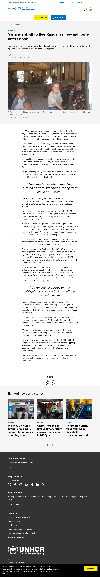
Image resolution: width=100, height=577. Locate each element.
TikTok (32, 484)
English (61, 2)
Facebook (15, 484)
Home (10, 24)
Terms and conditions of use (17, 562)
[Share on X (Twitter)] (47, 382)
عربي (90, 2)
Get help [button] (60, 17)
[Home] (20, 9)
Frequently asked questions (19, 517)
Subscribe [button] (14, 504)
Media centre (13, 525)
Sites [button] (90, 10)
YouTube (26, 484)
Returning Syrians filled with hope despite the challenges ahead (77, 430)
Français (71, 2)
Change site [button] (31, 2)
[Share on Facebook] (53, 382)
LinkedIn (37, 484)
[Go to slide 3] (53, 445)
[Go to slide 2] (50, 445)
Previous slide (10, 408)
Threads (43, 484)
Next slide (89, 408)
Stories (17, 24)
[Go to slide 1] (48, 445)
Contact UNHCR (15, 521)
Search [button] (81, 10)
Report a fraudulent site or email (21, 533)
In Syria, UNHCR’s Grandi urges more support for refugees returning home (20, 430)
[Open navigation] (9, 9)
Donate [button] (86, 11)
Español (81, 2)
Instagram (20, 484)
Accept (90, 568)
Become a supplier (16, 537)
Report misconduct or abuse (20, 529)
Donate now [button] (15, 467)
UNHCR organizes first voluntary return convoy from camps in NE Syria (49, 430)
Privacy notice (12, 560)
